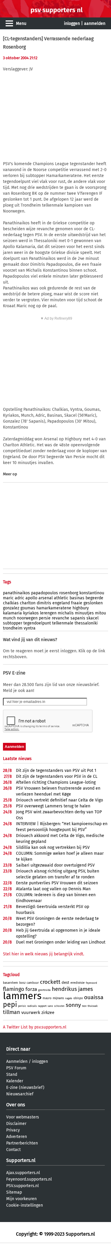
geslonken (93, 603)
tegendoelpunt (37, 623)
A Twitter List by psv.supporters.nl (34, 1027)
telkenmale (62, 623)
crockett (50, 981)
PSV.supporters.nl (22, 1185)
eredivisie (77, 983)
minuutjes (84, 613)
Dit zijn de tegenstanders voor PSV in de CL (56, 776)
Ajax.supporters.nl (23, 1172)
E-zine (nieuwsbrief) (25, 1087)
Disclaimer (16, 1123)
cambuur (33, 983)
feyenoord (91, 983)
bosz (22, 983)
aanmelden (94, 23)
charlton (28, 603)
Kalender (14, 1081)
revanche (60, 618)
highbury (81, 608)
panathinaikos (16, 592)
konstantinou (91, 592)
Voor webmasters (22, 1117)
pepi (10, 1004)
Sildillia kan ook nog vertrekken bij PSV (53, 847)
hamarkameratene (53, 608)
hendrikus (64, 989)
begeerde (94, 598)
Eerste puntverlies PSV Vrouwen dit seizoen (57, 883)
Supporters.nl (21, 1160)
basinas (77, 598)
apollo (31, 598)
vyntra (30, 628)
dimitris (44, 603)
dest (65, 982)
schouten (59, 1006)
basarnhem (10, 983)
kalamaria (12, 613)
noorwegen (27, 618)
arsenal (45, 598)
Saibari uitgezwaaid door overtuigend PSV (55, 865)
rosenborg (68, 592)
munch (9, 618)
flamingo (13, 989)
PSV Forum (16, 1067)
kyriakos (31, 613)
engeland (61, 603)
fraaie (76, 603)
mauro (47, 998)
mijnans (58, 998)
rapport (42, 1005)
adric (19, 598)
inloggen (72, 23)
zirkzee (47, 1012)
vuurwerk (30, 1012)
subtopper (12, 623)
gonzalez (11, 608)
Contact (13, 1149)
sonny (73, 1005)
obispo (78, 998)
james (85, 989)
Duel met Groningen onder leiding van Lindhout (60, 942)
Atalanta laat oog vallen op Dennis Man (53, 888)
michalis (66, 613)
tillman (11, 1012)
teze (84, 1006)
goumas (27, 608)
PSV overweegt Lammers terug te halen (53, 806)
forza (31, 989)
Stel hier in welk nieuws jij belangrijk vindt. (43, 954)
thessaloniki (86, 623)
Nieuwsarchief (19, 1094)
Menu (21, 23)
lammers (22, 996)
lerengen (48, 613)
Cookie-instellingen (24, 1205)
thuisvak (93, 1005)
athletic (61, 598)
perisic (22, 1005)
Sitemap (14, 1192)
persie (45, 618)
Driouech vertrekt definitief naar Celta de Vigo (59, 800)
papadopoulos (44, 592)
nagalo (68, 998)
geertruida (44, 990)
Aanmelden (17, 1061)
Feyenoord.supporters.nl (29, 1179)
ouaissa (93, 997)
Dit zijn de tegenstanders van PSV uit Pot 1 (56, 770)
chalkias (11, 603)
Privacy (13, 1130)
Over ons (15, 1104)
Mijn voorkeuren (21, 1198)
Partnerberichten (22, 1143)
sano (50, 1006)
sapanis (77, 618)
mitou (100, 613)
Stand (11, 1074)
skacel (92, 618)
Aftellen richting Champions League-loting (56, 782)
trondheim (12, 628)
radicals (32, 1005)
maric (8, 598)
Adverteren (16, 1136)
